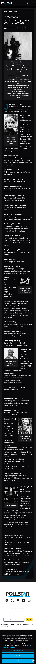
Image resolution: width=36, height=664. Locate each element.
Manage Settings (18, 650)
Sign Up (29, 620)
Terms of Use (5, 626)
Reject (18, 655)
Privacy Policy (26, 624)
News (5, 28)
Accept (18, 660)
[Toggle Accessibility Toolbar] (33, 661)
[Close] (34, 633)
